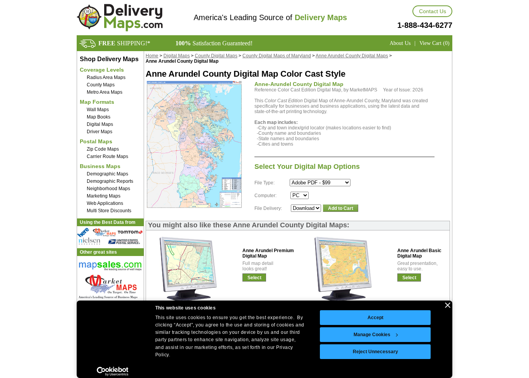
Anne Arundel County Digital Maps (352, 55)
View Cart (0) (434, 43)
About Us (400, 43)
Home (152, 55)
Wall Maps (98, 109)
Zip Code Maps (103, 149)
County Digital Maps (216, 55)
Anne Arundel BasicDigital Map (419, 253)
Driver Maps (99, 131)
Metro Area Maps (104, 92)
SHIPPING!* (124, 43)
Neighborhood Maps (108, 188)
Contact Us (432, 11)
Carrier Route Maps (107, 156)
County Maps (101, 85)
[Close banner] (447, 305)
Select (254, 277)
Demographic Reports (110, 181)
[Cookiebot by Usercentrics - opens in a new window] (112, 371)
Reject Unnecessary (375, 351)
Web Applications (105, 203)
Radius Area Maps (106, 77)
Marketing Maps (103, 196)
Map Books (98, 117)
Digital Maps (100, 124)
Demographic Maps (107, 174)
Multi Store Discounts (109, 210)
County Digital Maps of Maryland (276, 55)
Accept (375, 317)
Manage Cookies (372, 334)
